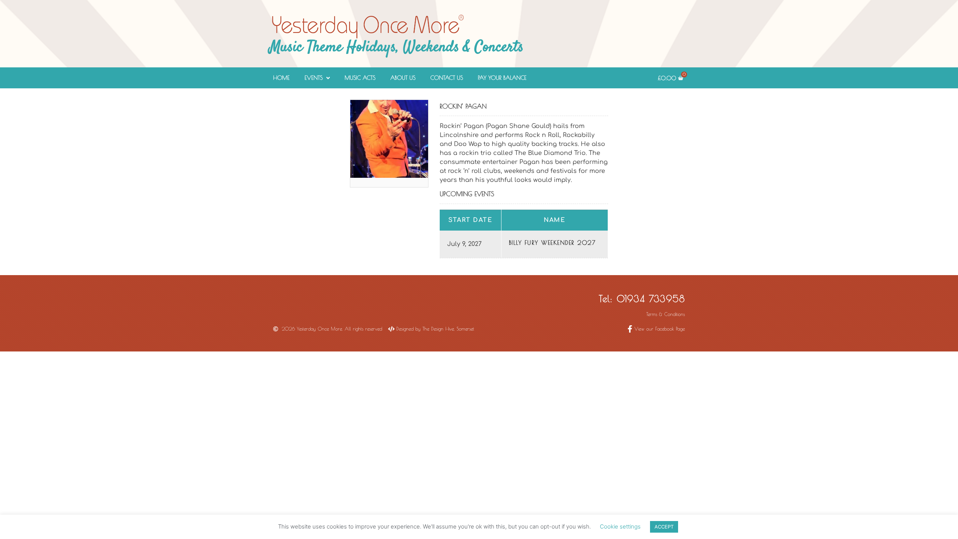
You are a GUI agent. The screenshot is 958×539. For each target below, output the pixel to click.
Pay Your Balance (502, 77)
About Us (402, 77)
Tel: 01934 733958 (642, 298)
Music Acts (360, 77)
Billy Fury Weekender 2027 (552, 242)
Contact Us (446, 77)
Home (281, 77)
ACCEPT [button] (664, 527)
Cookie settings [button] (620, 526)
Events (314, 77)
